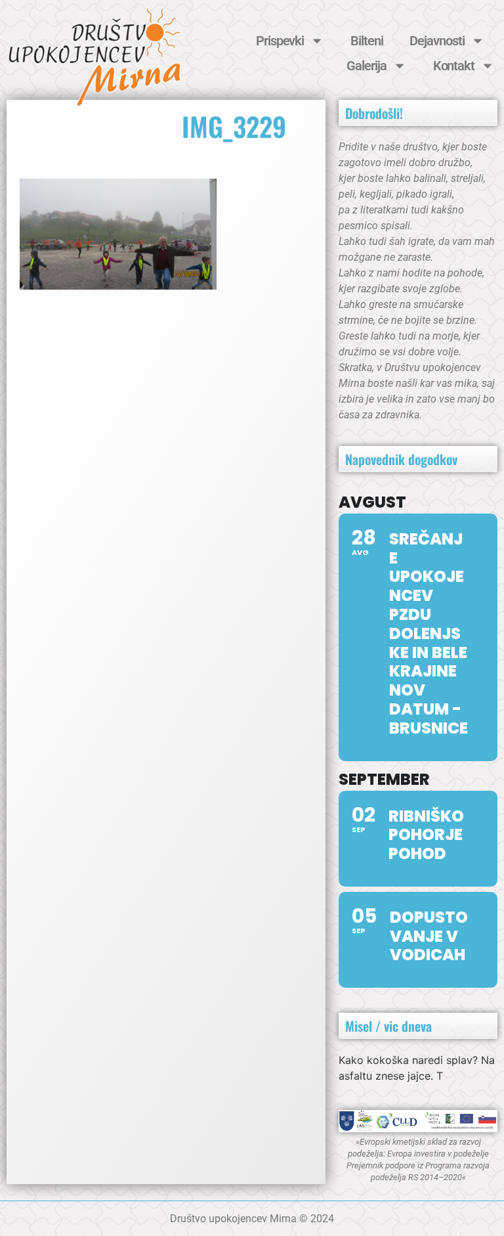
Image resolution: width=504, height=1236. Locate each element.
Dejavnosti (437, 41)
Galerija (366, 66)
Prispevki (280, 41)
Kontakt (453, 66)
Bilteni (366, 41)
